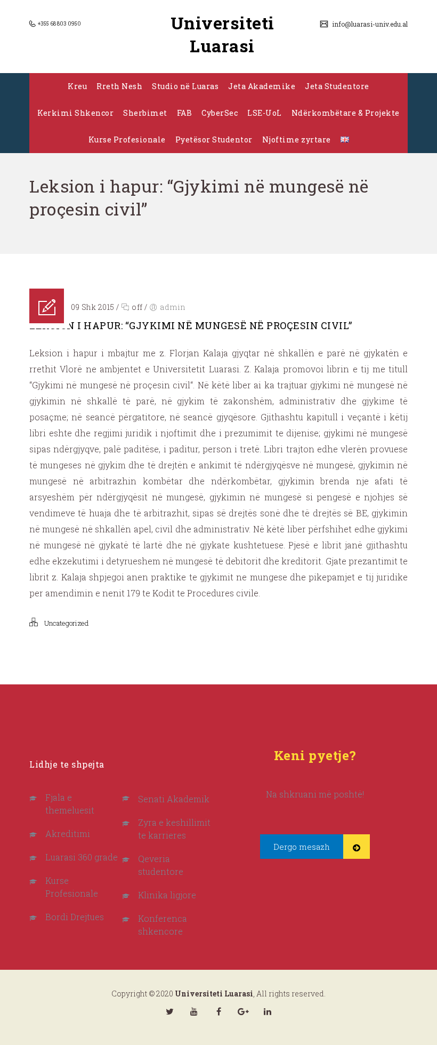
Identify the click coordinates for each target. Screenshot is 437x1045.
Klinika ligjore (167, 894)
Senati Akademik (173, 798)
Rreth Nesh (119, 86)
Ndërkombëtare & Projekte (346, 113)
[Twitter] (169, 1011)
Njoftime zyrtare (296, 139)
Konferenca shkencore (162, 925)
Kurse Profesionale (127, 139)
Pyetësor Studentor (214, 139)
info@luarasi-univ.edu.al (369, 24)
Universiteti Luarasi (222, 34)
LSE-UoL (264, 113)
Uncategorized (66, 623)
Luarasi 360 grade (81, 857)
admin (173, 307)
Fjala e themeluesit (69, 804)
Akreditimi (67, 833)
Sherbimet (145, 113)
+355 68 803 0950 (59, 23)
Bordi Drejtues (74, 916)
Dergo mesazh (301, 846)
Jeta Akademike (261, 86)
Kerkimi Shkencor (75, 113)
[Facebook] (218, 1011)
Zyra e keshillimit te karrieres (174, 829)
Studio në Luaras (185, 86)
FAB (184, 113)
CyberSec (219, 113)
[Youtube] (194, 1011)
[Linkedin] (267, 1011)
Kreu (77, 86)
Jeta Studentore (337, 86)
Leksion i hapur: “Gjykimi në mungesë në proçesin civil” (190, 325)
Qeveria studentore (160, 865)
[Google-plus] (243, 1011)
